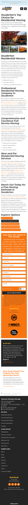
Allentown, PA (5, 440)
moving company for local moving (11, 163)
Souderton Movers (7, 218)
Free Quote (14, 503)
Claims (3, 468)
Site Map (18, 487)
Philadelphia (4, 432)
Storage (3, 426)
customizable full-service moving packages (13, 129)
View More (4, 446)
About (3, 451)
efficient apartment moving (11, 102)
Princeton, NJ (5, 443)
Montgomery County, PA (8, 437)
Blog (2, 454)
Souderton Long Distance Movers (11, 229)
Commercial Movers (7, 417)
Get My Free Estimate (14, 293)
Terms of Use (18, 304)
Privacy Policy (6, 305)
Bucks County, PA (6, 434)
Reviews (3, 460)
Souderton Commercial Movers (10, 224)
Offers (3, 457)
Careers (3, 463)
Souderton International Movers (10, 227)
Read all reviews (7, 362)
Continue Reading (8, 386)
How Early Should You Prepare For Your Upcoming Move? (13, 373)
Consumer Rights (6, 471)
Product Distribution (7, 423)
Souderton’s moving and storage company (13, 197)
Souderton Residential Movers (10, 221)
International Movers (7, 420)
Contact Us (4, 465)
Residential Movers (6, 415)
